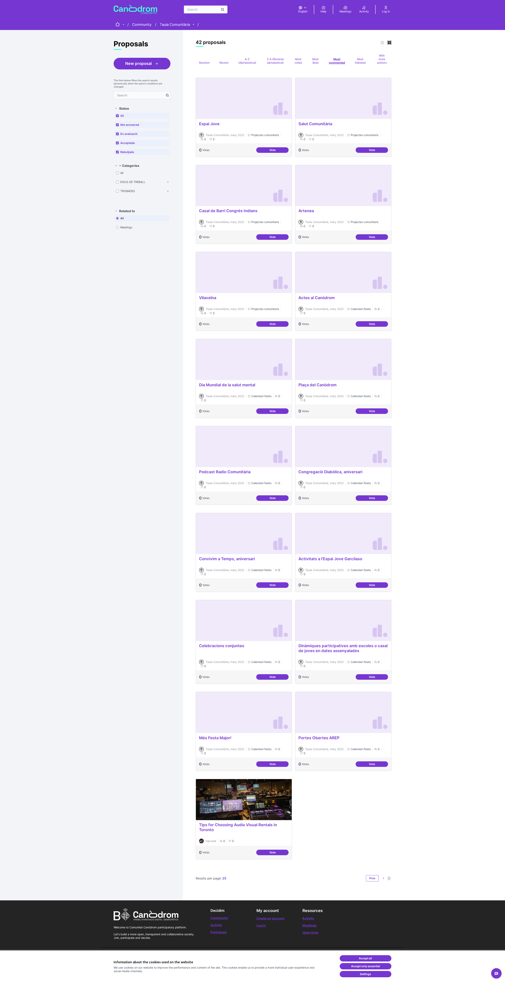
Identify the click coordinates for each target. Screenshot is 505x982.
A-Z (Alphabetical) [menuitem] (247, 60)
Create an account (270, 918)
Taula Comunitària (175, 24)
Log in (261, 925)
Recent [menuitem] (223, 62)
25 (224, 878)
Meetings (309, 925)
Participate (218, 932)
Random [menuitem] (204, 62)
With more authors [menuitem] (382, 59)
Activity (216, 925)
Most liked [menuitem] (315, 60)
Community (142, 24)
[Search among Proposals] (167, 95)
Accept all (365, 958)
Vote (278, 150)
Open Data (310, 932)
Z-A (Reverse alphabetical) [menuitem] (275, 60)
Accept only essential (365, 966)
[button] (122, 108)
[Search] (222, 9)
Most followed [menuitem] (360, 60)
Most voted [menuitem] (298, 60)
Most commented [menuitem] (337, 60)
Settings (365, 974)
